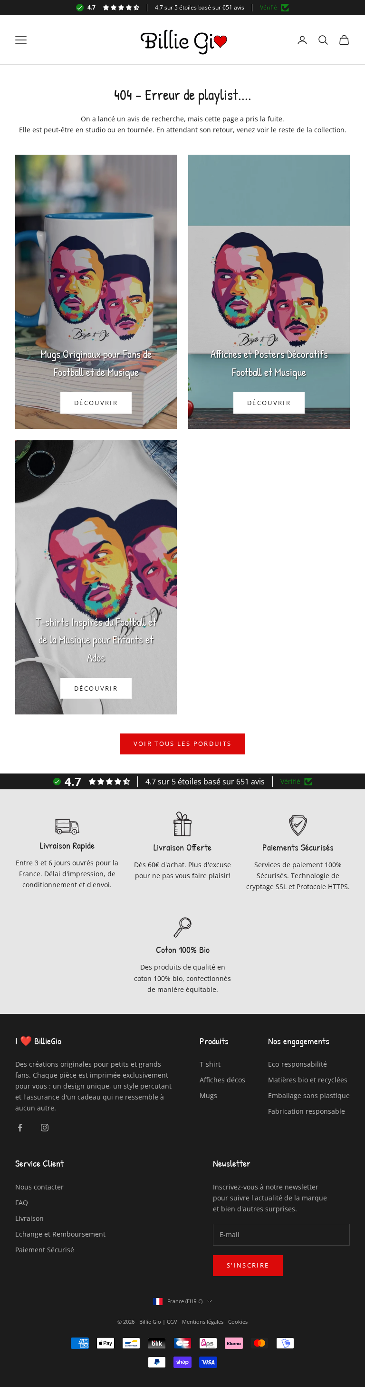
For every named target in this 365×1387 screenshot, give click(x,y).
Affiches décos (222, 1079)
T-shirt (210, 1064)
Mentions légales (202, 1321)
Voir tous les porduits (182, 743)
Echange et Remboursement (60, 1233)
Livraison (29, 1218)
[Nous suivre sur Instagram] (44, 1127)
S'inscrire (248, 1265)
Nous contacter (39, 1186)
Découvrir (96, 402)
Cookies (238, 1321)
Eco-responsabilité (297, 1064)
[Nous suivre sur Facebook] (20, 1127)
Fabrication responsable (306, 1111)
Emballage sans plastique (309, 1095)
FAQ (21, 1202)
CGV (171, 1321)
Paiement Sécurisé (44, 1249)
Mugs (208, 1095)
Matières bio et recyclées (307, 1079)
